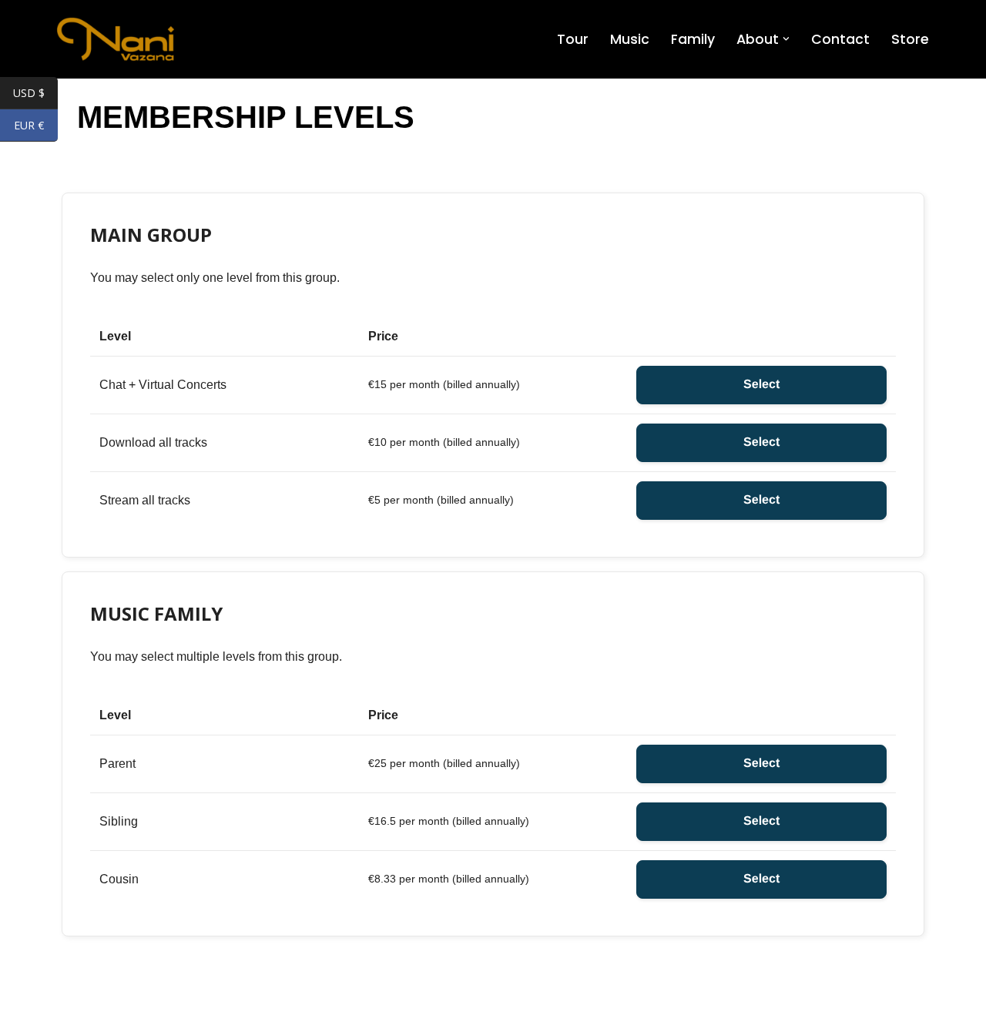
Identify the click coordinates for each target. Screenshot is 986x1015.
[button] (786, 38)
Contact (840, 39)
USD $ (35, 93)
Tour (573, 39)
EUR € (36, 126)
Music (629, 39)
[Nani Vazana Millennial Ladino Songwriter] (115, 39)
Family (693, 39)
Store (910, 39)
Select (761, 384)
